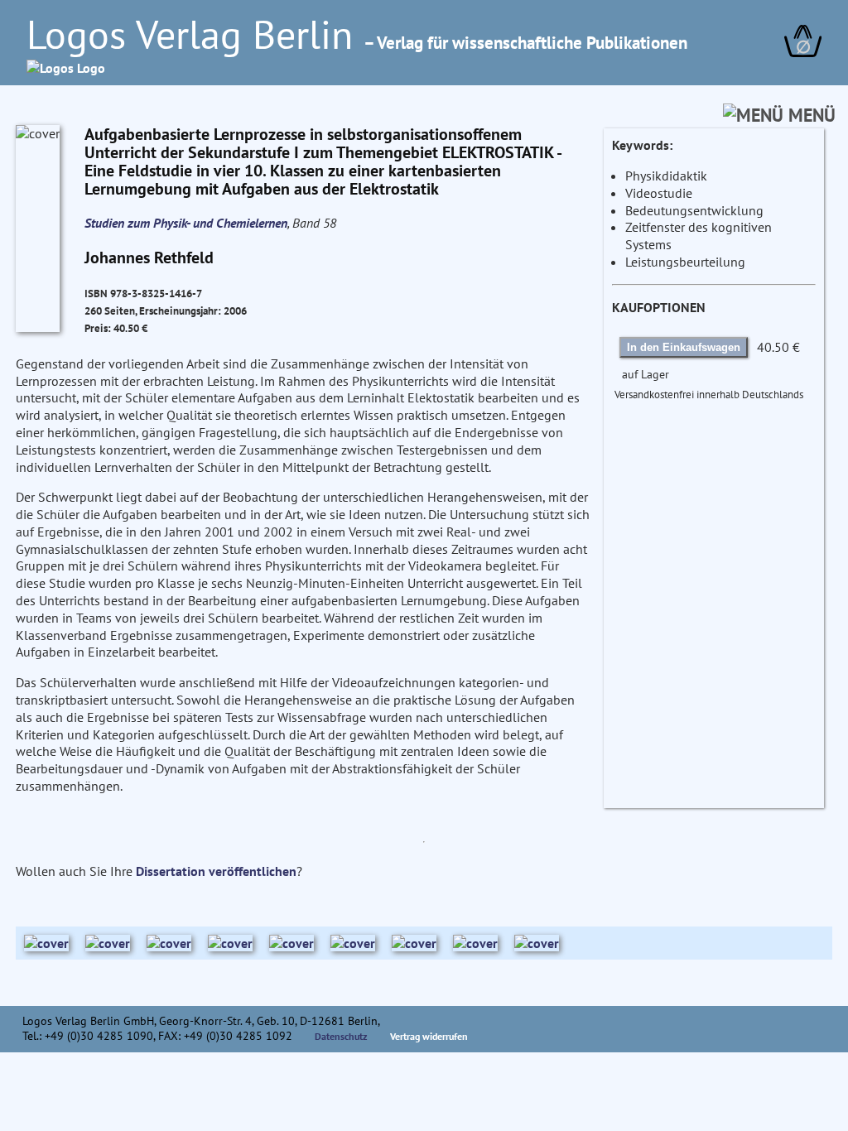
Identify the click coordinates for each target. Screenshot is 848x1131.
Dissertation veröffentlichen (216, 871)
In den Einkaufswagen (683, 347)
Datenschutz (341, 1036)
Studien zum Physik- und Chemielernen (185, 222)
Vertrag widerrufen (429, 1036)
